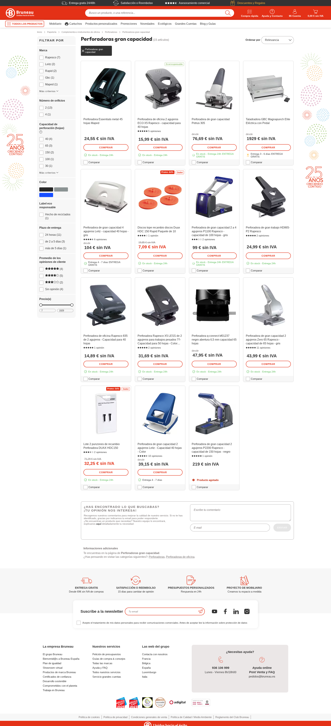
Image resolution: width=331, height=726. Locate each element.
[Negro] (46, 189)
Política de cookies (89, 717)
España (146, 667)
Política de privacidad (115, 717)
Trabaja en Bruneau (54, 690)
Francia (146, 658)
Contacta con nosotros (155, 654)
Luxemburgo (149, 672)
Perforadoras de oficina (180, 556)
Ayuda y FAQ (100, 667)
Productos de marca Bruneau (59, 672)
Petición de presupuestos (106, 654)
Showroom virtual (52, 667)
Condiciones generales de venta (149, 717)
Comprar (106, 147)
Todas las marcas (102, 663)
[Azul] (46, 195)
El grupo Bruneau (52, 654)
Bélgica (146, 663)
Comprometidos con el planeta (60, 685)
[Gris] (61, 189)
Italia (144, 676)
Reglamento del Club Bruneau (232, 717)
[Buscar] (228, 12)
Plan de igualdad (52, 663)
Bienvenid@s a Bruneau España (61, 658)
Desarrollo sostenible (54, 681)
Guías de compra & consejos (108, 658)
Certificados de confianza (57, 676)
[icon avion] (200, 611)
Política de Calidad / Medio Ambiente (191, 717)
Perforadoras (157, 556)
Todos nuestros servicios (106, 672)
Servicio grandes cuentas (106, 676)
